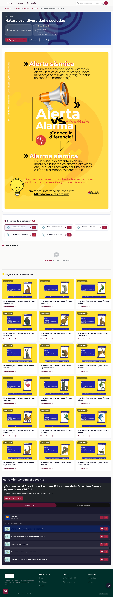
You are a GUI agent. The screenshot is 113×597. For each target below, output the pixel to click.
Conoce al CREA (14, 498)
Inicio (10, 3)
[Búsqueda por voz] (102, 3)
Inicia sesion (47, 260)
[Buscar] (106, 3)
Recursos (31, 505)
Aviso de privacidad (70, 578)
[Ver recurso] (30, 227)
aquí (51, 493)
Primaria (16, 8)
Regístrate (31, 3)
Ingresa (19, 3)
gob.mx (90, 582)
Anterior (34, 40)
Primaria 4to (25, 8)
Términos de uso (69, 582)
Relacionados (84, 505)
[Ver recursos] (108, 585)
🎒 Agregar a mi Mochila (16, 40)
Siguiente (44, 40)
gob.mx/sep (92, 578)
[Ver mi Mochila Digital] (5, 591)
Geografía (34, 8)
